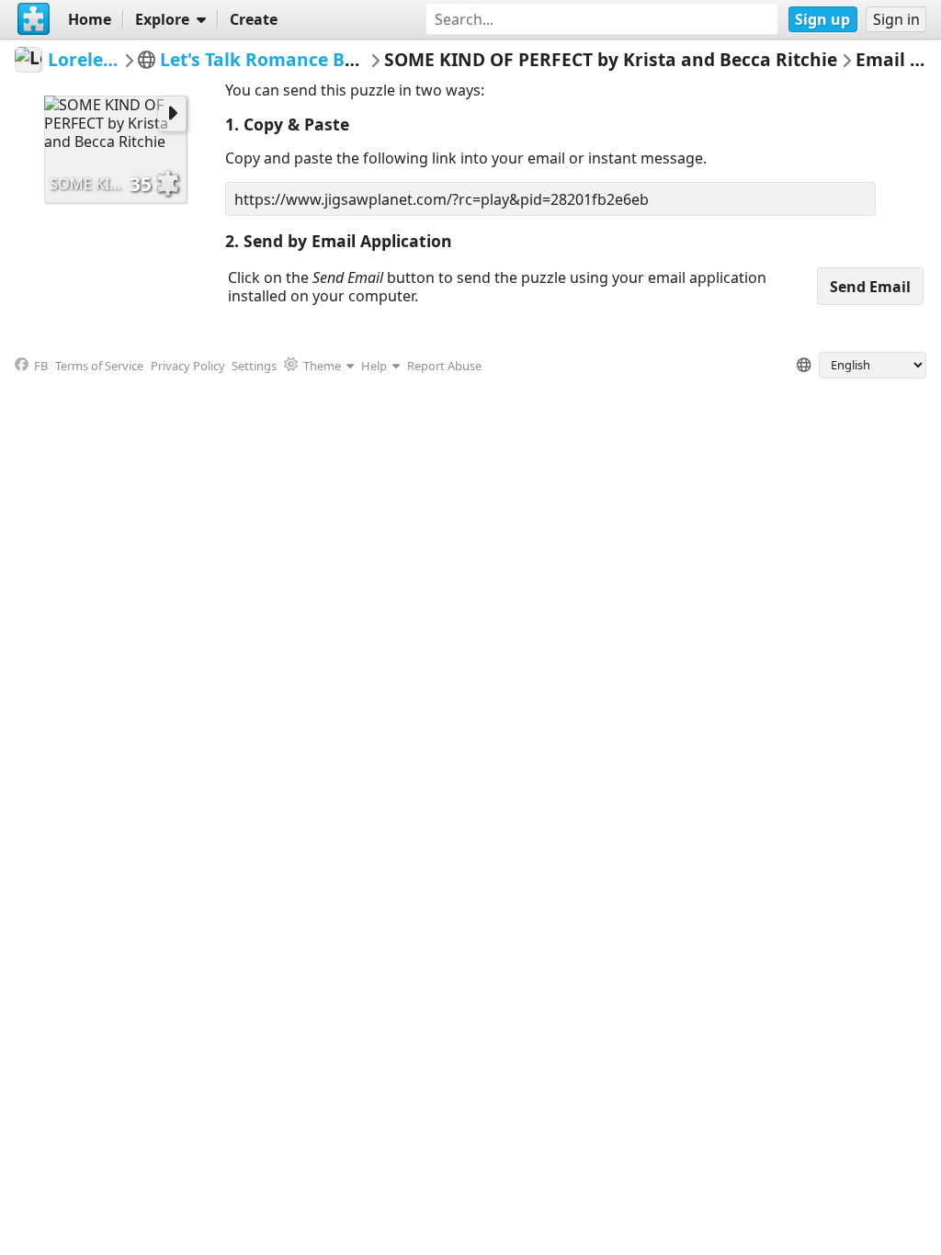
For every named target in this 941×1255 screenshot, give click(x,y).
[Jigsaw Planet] (34, 19)
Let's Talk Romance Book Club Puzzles (325, 59)
